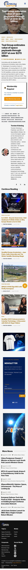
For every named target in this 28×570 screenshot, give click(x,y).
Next (22, 396)
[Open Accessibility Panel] (24, 285)
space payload (18, 119)
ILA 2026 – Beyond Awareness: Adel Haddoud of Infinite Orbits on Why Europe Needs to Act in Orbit (13, 220)
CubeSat (7, 113)
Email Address (8, 388)
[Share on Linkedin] (24, 184)
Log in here (19, 105)
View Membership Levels (13, 99)
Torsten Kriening (7, 224)
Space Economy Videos (12, 494)
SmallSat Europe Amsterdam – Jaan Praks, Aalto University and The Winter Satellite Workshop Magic (13, 254)
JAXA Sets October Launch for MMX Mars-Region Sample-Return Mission (13, 513)
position (3, 119)
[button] (2, 567)
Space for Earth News (11, 41)
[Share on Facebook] (16, 184)
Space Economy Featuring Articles (16, 481)
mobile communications (17, 117)
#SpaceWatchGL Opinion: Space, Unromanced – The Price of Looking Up (14, 486)
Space (11, 39)
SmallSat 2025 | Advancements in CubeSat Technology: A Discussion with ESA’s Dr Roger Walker (13, 321)
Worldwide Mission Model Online (16, 121)
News (7, 39)
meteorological (5, 117)
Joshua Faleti (6, 291)
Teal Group (4, 121)
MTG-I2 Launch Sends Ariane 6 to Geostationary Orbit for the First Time (13, 473)
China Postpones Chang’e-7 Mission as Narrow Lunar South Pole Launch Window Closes (13, 460)
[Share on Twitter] (20, 184)
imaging (15, 113)
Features (4, 481)
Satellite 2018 (10, 119)
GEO (11, 113)
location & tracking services (9, 115)
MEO (19, 115)
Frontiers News (5, 284)
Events (3, 37)
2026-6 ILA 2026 (5, 215)
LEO (18, 113)
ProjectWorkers (16, 562)
